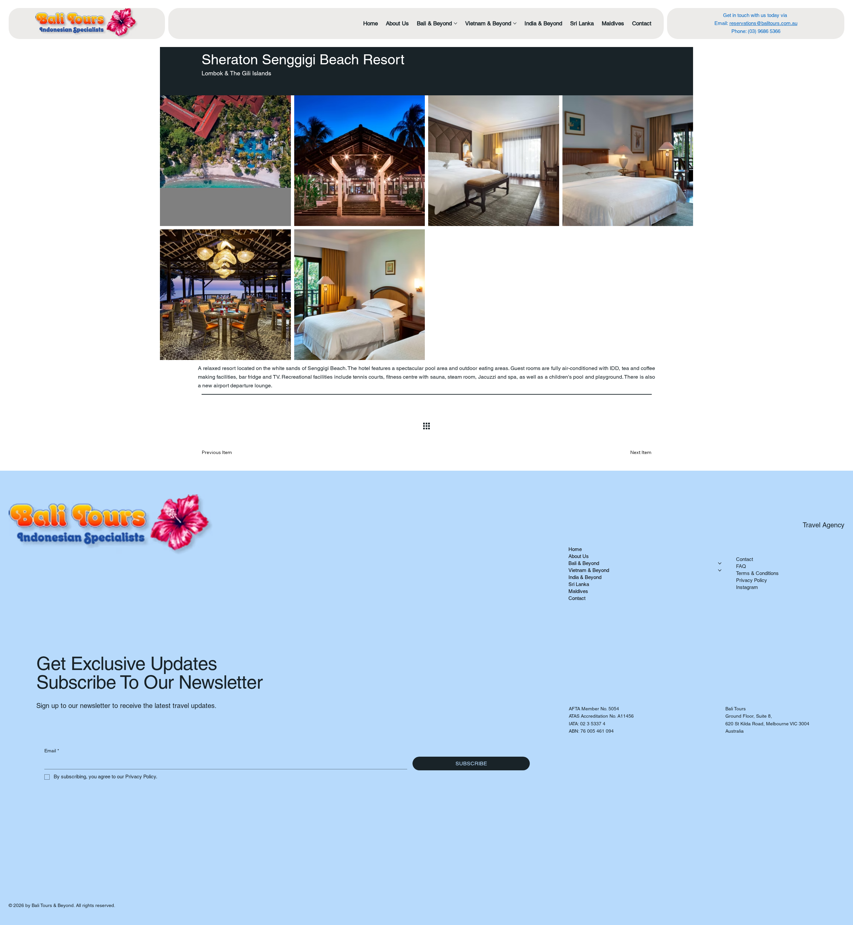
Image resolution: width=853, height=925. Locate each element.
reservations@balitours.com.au (763, 23)
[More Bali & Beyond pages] (455, 23)
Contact (744, 559)
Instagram (747, 587)
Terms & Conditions (757, 573)
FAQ (741, 566)
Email (51, 750)
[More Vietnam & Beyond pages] (514, 23)
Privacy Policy (751, 580)
